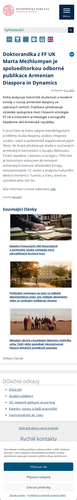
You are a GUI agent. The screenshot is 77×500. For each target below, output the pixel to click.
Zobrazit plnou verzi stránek (38, 428)
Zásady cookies (17, 495)
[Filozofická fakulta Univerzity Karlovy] (26, 10)
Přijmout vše (38, 467)
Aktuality (17, 197)
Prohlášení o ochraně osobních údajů (46, 495)
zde (53, 189)
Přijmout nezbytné (38, 477)
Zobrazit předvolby (38, 487)
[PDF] (71, 54)
